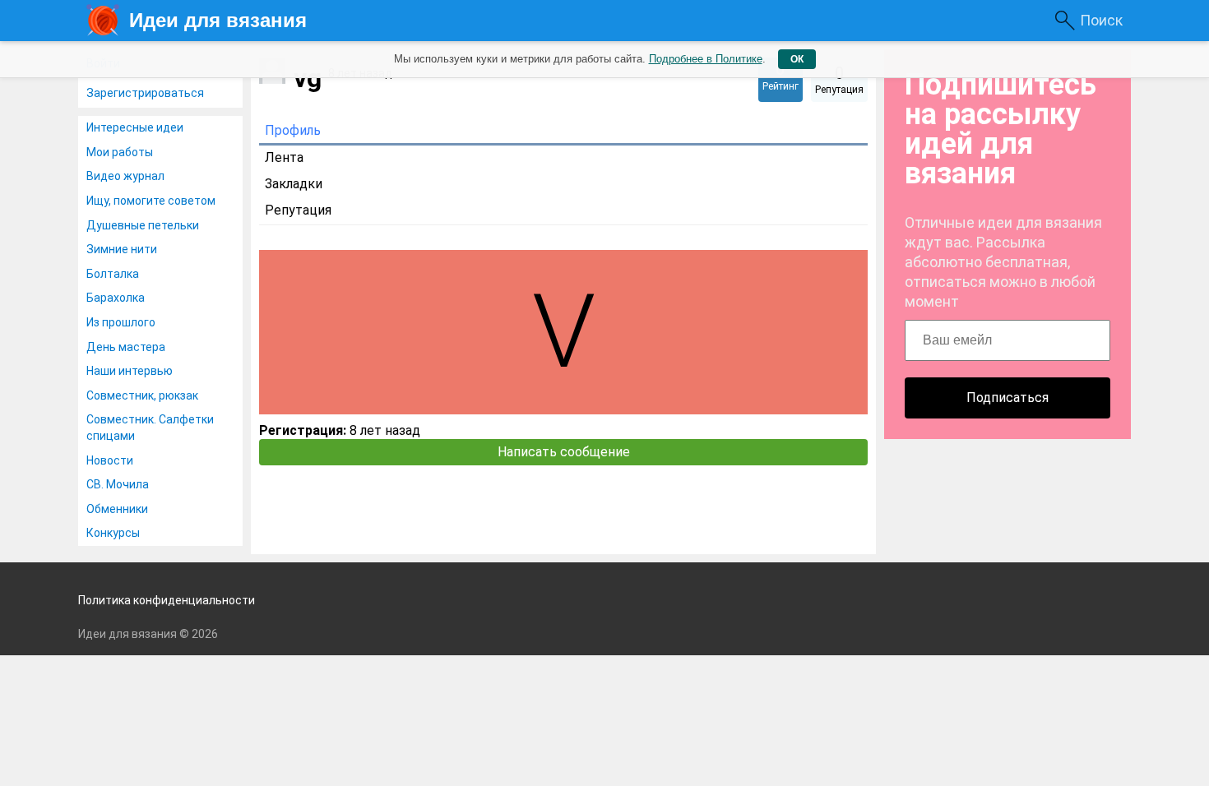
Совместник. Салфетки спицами (150, 427)
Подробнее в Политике (705, 59)
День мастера (125, 347)
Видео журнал (125, 176)
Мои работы (119, 152)
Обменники (117, 509)
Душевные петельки (142, 225)
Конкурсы (113, 532)
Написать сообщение (564, 452)
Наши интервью (129, 370)
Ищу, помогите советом (150, 200)
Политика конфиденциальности (166, 600)
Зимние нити (121, 249)
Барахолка (115, 297)
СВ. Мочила (117, 484)
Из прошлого (120, 322)
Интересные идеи (134, 127)
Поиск (1101, 20)
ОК (797, 59)
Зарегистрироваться (145, 92)
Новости (109, 460)
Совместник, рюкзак (142, 395)
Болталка (112, 273)
